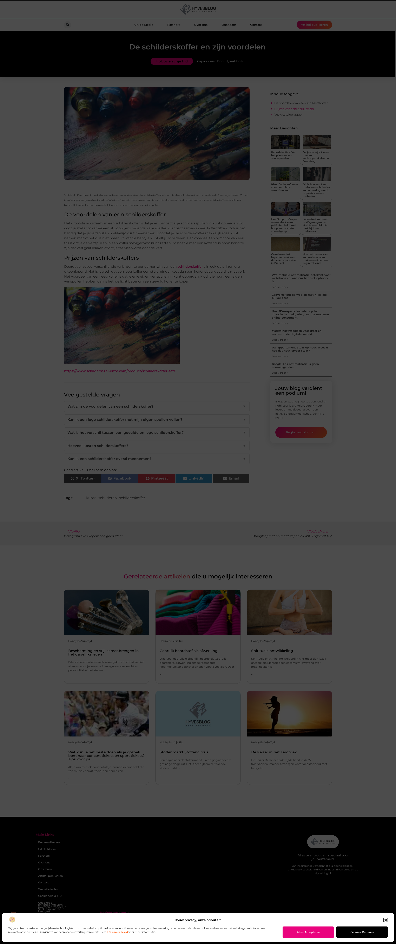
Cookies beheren (362, 932)
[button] (386, 920)
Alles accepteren (308, 932)
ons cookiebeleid (117, 931)
